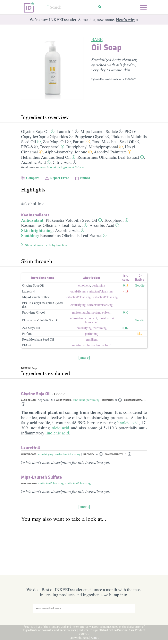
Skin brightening (37, 230)
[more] (84, 357)
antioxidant (76, 318)
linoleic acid (128, 422)
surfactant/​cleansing (100, 291)
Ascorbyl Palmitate (110, 152)
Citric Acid (62, 162)
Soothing (29, 235)
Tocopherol (50, 147)
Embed (85, 177)
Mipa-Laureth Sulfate (99, 131)
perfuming (98, 285)
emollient (84, 285)
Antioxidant (32, 220)
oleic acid (60, 428)
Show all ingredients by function (46, 245)
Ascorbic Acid (33, 162)
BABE (97, 39)
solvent (106, 312)
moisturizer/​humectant (86, 312)
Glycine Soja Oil (35, 131)
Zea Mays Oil (54, 141)
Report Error (59, 177)
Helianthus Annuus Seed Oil (46, 157)
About (95, 638)
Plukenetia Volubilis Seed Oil (71, 220)
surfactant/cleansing (68, 454)
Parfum (79, 141)
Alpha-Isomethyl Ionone (66, 152)
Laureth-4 (65, 131)
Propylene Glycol (89, 136)
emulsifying (78, 291)
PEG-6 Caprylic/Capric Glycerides (42, 304)
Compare (32, 177)
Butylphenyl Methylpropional (92, 147)
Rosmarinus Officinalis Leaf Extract (108, 157)
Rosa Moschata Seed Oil (113, 141)
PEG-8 (27, 147)
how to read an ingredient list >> (62, 167)
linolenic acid (57, 433)
